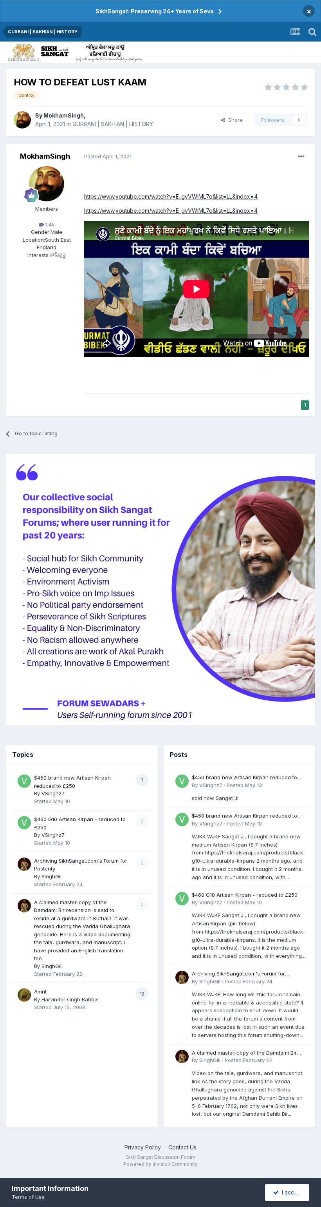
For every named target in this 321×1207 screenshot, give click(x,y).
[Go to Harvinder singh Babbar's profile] (24, 995)
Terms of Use (28, 1197)
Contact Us (182, 1147)
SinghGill (52, 876)
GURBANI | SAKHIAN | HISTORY (112, 124)
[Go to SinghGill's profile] (24, 864)
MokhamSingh (63, 115)
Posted (108, 156)
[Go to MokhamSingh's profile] (22, 119)
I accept (291, 1192)
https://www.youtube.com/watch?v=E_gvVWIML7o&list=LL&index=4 (171, 196)
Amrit (40, 991)
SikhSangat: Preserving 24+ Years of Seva (155, 11)
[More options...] (301, 156)
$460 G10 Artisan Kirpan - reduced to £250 (245, 895)
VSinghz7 (53, 793)
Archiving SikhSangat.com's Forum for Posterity (238, 974)
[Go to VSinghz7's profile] (24, 781)
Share (234, 120)
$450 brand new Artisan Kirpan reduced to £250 (244, 778)
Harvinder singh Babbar (70, 999)
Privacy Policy (142, 1147)
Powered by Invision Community (160, 1164)
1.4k (49, 224)
